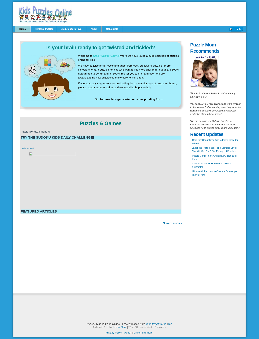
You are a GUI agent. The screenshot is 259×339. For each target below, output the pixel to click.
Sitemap (147, 332)
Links (136, 332)
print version (28, 148)
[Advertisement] (82, 34)
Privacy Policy (113, 332)
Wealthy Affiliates (156, 323)
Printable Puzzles (44, 29)
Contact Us (112, 29)
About (94, 29)
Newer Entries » (172, 222)
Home (22, 29)
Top (170, 323)
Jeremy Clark (119, 327)
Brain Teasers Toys (71, 29)
